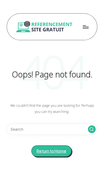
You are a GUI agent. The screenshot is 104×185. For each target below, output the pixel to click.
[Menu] (85, 26)
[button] (92, 129)
